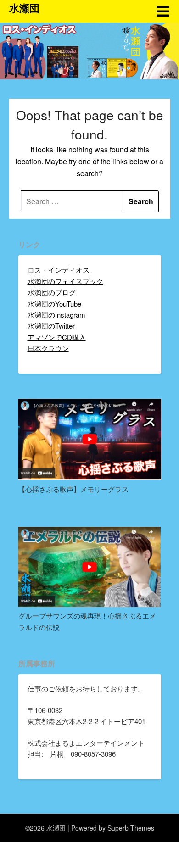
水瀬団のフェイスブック (65, 281)
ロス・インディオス (59, 269)
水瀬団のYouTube (54, 303)
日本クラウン (48, 348)
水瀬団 (24, 7)
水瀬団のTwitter (51, 325)
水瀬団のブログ (52, 292)
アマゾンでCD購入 (57, 337)
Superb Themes (130, 827)
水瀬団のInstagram (56, 314)
